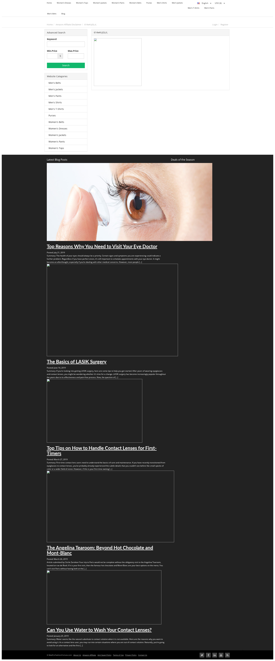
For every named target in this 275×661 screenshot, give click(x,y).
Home (50, 24)
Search (66, 65)
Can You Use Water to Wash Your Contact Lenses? (99, 630)
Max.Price (73, 50)
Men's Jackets (56, 89)
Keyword (52, 39)
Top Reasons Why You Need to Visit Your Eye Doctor (102, 246)
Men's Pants (55, 95)
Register (224, 24)
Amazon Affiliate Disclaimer (68, 24)
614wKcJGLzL (90, 24)
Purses (52, 115)
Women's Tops (56, 148)
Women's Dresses (58, 128)
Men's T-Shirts (56, 108)
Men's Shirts (55, 102)
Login (215, 24)
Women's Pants (57, 141)
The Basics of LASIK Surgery (76, 362)
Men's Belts (55, 82)
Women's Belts (56, 122)
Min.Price (52, 50)
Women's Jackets (57, 135)
